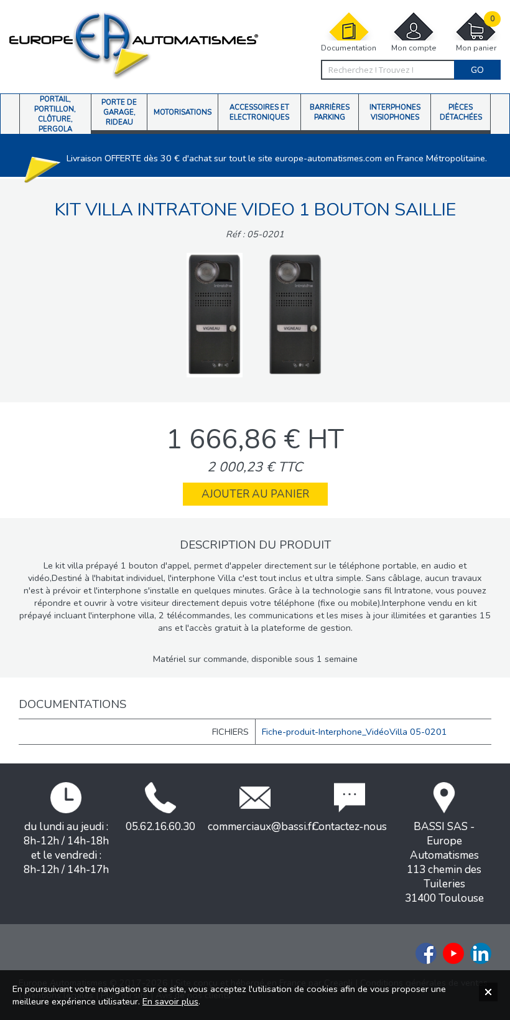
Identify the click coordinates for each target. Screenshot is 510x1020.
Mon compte (414, 48)
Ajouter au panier (255, 494)
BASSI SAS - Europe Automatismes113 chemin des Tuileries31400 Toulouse (444, 862)
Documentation (348, 48)
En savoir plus (170, 1001)
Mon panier (476, 33)
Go (477, 70)
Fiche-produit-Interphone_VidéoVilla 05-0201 (354, 731)
